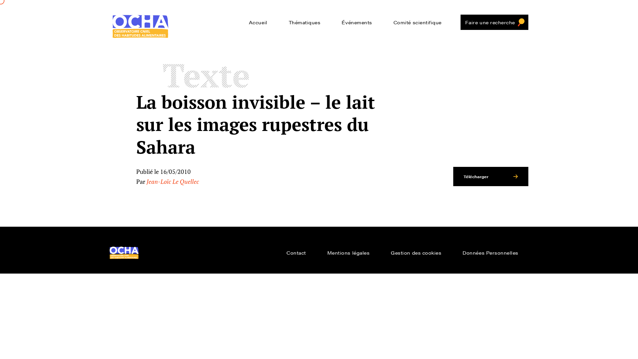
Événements (357, 22)
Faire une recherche (490, 22)
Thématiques (305, 22)
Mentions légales (348, 252)
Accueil (258, 22)
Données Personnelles (490, 252)
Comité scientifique (417, 22)
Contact (296, 252)
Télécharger (476, 177)
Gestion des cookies (416, 252)
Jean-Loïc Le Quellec (173, 181)
